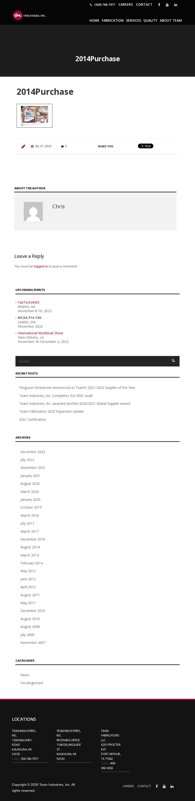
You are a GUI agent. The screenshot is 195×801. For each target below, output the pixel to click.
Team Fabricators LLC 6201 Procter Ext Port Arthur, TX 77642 (111, 745)
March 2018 (29, 515)
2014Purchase (45, 91)
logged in (41, 266)
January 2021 (30, 475)
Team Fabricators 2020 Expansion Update (51, 411)
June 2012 (28, 579)
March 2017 (29, 531)
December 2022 (32, 452)
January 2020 (30, 499)
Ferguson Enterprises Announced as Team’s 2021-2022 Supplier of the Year (77, 387)
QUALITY (150, 20)
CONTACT (144, 4)
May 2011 (28, 603)
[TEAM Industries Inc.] (30, 15)
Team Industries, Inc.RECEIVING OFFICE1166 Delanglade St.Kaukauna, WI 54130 (69, 745)
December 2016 (32, 539)
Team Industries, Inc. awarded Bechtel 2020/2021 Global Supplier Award (74, 403)
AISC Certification (32, 419)
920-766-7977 (29, 758)
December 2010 (32, 610)
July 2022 (27, 459)
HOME (94, 20)
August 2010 (30, 618)
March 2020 (29, 491)
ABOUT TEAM (171, 20)
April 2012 (28, 587)
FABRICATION (113, 20)
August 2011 (30, 595)
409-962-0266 (108, 765)
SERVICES (133, 20)
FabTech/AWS (28, 302)
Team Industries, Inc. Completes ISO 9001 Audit (56, 395)
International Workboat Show (40, 333)
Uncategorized (31, 683)
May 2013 (28, 571)
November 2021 (32, 467)
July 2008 (27, 634)
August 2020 (30, 483)
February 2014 (31, 563)
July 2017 (27, 523)
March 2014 (29, 555)
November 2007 (32, 642)
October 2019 (31, 507)
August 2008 (30, 626)
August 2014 (30, 547)
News (24, 675)
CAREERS (125, 4)
